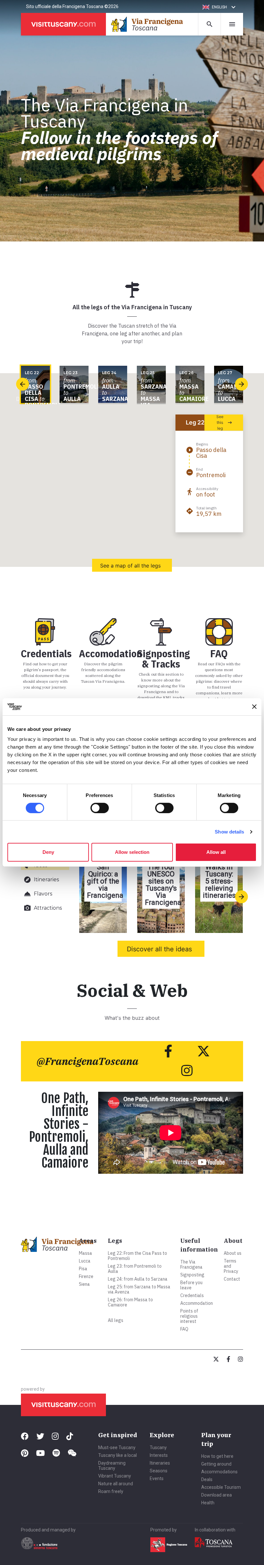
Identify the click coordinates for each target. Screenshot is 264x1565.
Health (207, 1502)
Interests (159, 1455)
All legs (115, 1320)
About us (232, 1253)
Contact (232, 1279)
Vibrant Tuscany (114, 1475)
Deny (48, 852)
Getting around (216, 1464)
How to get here (217, 1456)
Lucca (84, 1261)
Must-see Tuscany (117, 1447)
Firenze (86, 1276)
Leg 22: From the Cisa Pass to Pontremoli (137, 1255)
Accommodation (196, 1303)
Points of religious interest (189, 1316)
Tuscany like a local (117, 1455)
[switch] (99, 808)
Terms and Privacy (231, 1266)
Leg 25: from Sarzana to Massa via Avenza (139, 1289)
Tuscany (158, 1447)
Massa (85, 1253)
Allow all (216, 852)
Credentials (192, 1295)
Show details (229, 831)
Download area (216, 1495)
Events (157, 1478)
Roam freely (110, 1491)
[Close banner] (254, 706)
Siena (84, 1284)
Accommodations (219, 1471)
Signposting (192, 1275)
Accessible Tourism (221, 1487)
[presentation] (22, 384)
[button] (220, 7)
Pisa (83, 1269)
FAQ (184, 1329)
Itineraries (160, 1463)
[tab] (45, 879)
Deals (206, 1479)
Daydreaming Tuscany (112, 1465)
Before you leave (191, 1285)
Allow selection (132, 852)
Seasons (158, 1470)
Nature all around (115, 1483)
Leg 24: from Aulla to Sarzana (137, 1279)
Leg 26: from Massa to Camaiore (130, 1302)
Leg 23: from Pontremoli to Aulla (135, 1268)
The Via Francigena (191, 1264)
